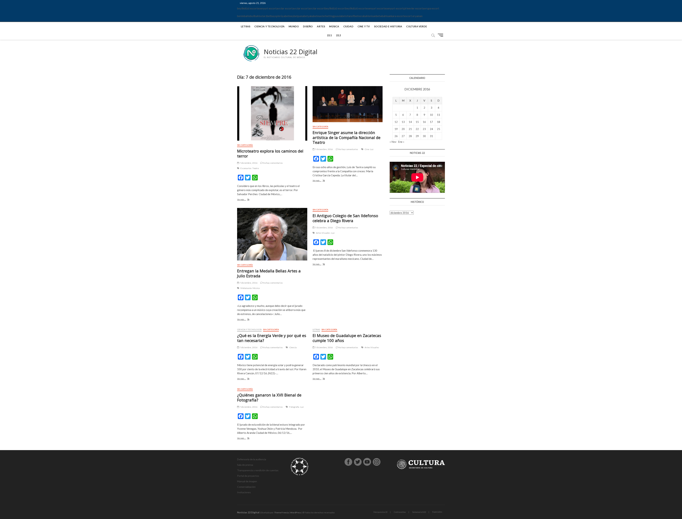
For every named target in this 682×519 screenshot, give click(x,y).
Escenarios (245, 168)
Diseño (308, 26)
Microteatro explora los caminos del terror (270, 153)
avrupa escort (431, 8)
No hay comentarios (272, 163)
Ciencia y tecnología (269, 26)
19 (396, 129)
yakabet (312, 16)
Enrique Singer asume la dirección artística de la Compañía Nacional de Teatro (346, 137)
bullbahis (255, 16)
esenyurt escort (267, 8)
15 (417, 121)
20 (403, 129)
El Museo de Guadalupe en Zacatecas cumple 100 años (347, 338)
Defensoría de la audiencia (251, 459)
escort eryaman (413, 16)
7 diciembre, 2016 (248, 163)
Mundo (294, 26)
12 (396, 121)
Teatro (255, 168)
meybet (293, 16)
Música (334, 26)
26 (396, 136)
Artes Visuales (323, 233)
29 (417, 136)
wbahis (384, 16)
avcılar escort (284, 8)
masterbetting (325, 16)
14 (410, 121)
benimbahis (243, 16)
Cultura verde (416, 26)
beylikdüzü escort (247, 8)
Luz (372, 149)
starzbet (266, 16)
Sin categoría (245, 145)
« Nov (393, 141)
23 (424, 129)
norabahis (364, 16)
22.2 (338, 35)
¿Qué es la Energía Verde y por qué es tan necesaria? (271, 338)
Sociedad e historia (388, 26)
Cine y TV (364, 26)
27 (403, 136)
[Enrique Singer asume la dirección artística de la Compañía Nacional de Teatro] (348, 104)
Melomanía (246, 288)
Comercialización (246, 486)
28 (410, 136)
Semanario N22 (419, 512)
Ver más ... (246, 200)
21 (410, 129)
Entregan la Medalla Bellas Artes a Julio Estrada (269, 273)
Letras (245, 26)
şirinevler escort (413, 8)
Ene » (401, 141)
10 (431, 114)
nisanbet (375, 16)
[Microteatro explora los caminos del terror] (272, 113)
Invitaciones (244, 492)
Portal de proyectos (248, 475)
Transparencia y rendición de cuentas (257, 470)
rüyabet (284, 16)
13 (403, 121)
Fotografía (294, 407)
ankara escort (396, 16)
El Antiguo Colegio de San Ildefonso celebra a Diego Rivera (345, 218)
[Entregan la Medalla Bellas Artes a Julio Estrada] (272, 234)
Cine (367, 149)
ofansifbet (352, 16)
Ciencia (293, 347)
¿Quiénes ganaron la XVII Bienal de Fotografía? (269, 397)
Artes (321, 26)
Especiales (437, 512)
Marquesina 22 (380, 512)
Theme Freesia (281, 512)
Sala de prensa (245, 464)
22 (417, 129)
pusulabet (340, 16)
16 (424, 121)
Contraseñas (400, 512)
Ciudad (348, 26)
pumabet (303, 16)
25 (438, 129)
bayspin (275, 16)
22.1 (329, 35)
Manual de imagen (247, 481)
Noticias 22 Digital (290, 52)
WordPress (295, 512)
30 (424, 136)
